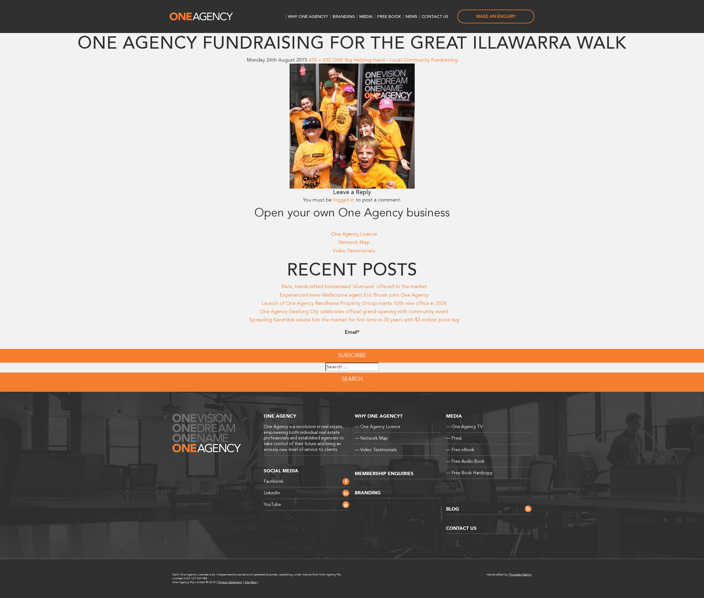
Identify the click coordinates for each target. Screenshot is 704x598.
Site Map (250, 582)
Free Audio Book (465, 461)
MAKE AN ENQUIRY (496, 16)
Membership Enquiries (384, 473)
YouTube (272, 504)
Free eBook (460, 450)
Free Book (389, 16)
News (411, 16)
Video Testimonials (354, 251)
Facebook (274, 481)
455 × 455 (320, 60)
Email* (352, 332)
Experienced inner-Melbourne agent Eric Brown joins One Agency (354, 295)
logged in (343, 200)
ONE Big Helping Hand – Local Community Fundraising (395, 60)
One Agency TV (464, 426)
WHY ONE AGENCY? (308, 16)
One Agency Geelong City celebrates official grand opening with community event (354, 311)
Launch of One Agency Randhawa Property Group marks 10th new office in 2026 (354, 303)
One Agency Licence (354, 234)
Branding (343, 16)
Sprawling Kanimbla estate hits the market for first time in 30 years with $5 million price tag (354, 320)
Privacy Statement (230, 582)
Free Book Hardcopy (469, 473)
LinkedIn (272, 493)
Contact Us (435, 16)
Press (453, 438)
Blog (452, 509)
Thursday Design (520, 574)
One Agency (201, 16)
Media (366, 16)
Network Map (354, 242)
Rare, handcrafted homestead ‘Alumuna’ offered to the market (354, 286)
